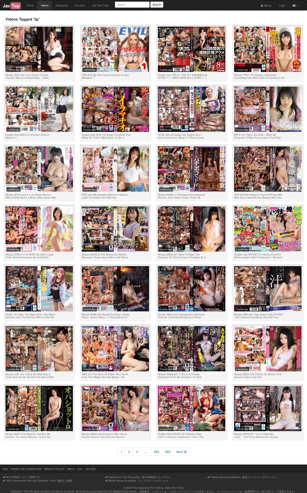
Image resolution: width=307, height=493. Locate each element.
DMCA (70, 469)
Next (180, 451)
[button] (295, 5)
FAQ (5, 469)
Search (157, 4)
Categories (62, 5)
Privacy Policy (54, 469)
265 (167, 451)
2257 (80, 469)
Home (30, 5)
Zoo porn (80, 5)
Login (282, 5)
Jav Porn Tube (100, 5)
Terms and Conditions (25, 469)
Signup (267, 5)
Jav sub (90, 469)
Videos (45, 5)
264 (156, 451)
